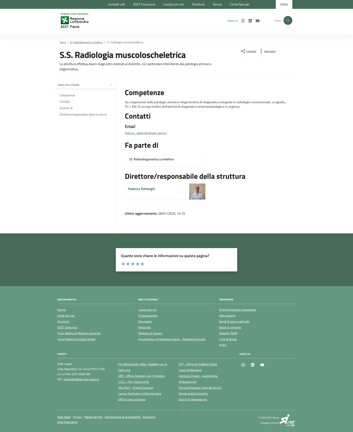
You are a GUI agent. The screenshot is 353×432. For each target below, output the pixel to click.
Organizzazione (147, 315)
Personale (144, 327)
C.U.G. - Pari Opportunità (133, 382)
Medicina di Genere (150, 333)
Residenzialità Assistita (193, 393)
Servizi (217, 4)
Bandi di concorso (230, 327)
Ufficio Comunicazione (132, 399)
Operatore (148, 417)
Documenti (145, 321)
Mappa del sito (93, 417)
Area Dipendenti (67, 422)
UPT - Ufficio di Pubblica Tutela (198, 364)
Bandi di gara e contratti (234, 321)
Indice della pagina (68, 85)
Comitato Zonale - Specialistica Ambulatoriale (198, 379)
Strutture (198, 4)
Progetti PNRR (228, 333)
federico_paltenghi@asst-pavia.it (146, 133)
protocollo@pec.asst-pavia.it (81, 379)
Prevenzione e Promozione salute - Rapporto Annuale (171, 339)
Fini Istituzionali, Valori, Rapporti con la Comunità (142, 367)
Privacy (77, 417)
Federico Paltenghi (141, 188)
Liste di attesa (228, 339)
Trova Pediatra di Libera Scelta (76, 339)
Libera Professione (190, 370)
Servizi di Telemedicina (193, 399)
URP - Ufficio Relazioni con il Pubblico (141, 376)
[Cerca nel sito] (288, 20)
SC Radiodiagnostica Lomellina (151, 159)
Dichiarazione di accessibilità (122, 417)
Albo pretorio (227, 315)
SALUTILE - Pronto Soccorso (135, 387)
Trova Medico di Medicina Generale (79, 333)
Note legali (64, 417)
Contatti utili (116, 4)
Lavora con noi (173, 4)
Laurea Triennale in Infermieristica (139, 393)
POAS (222, 345)
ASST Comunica (144, 4)
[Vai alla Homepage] (78, 20)
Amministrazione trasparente (237, 309)
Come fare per (239, 4)
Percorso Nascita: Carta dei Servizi (200, 387)
